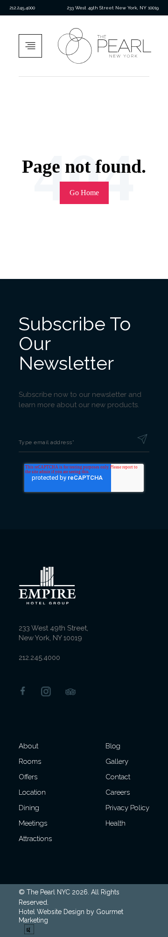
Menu (33, 46)
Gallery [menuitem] (116, 761)
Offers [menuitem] (28, 777)
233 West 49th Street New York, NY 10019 (113, 7)
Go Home (84, 193)
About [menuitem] (28, 746)
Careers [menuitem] (117, 792)
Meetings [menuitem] (33, 823)
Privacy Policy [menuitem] (127, 808)
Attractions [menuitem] (35, 839)
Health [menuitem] (115, 823)
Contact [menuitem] (117, 777)
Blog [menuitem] (112, 746)
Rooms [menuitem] (30, 761)
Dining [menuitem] (29, 808)
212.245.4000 (22, 7)
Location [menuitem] (32, 792)
